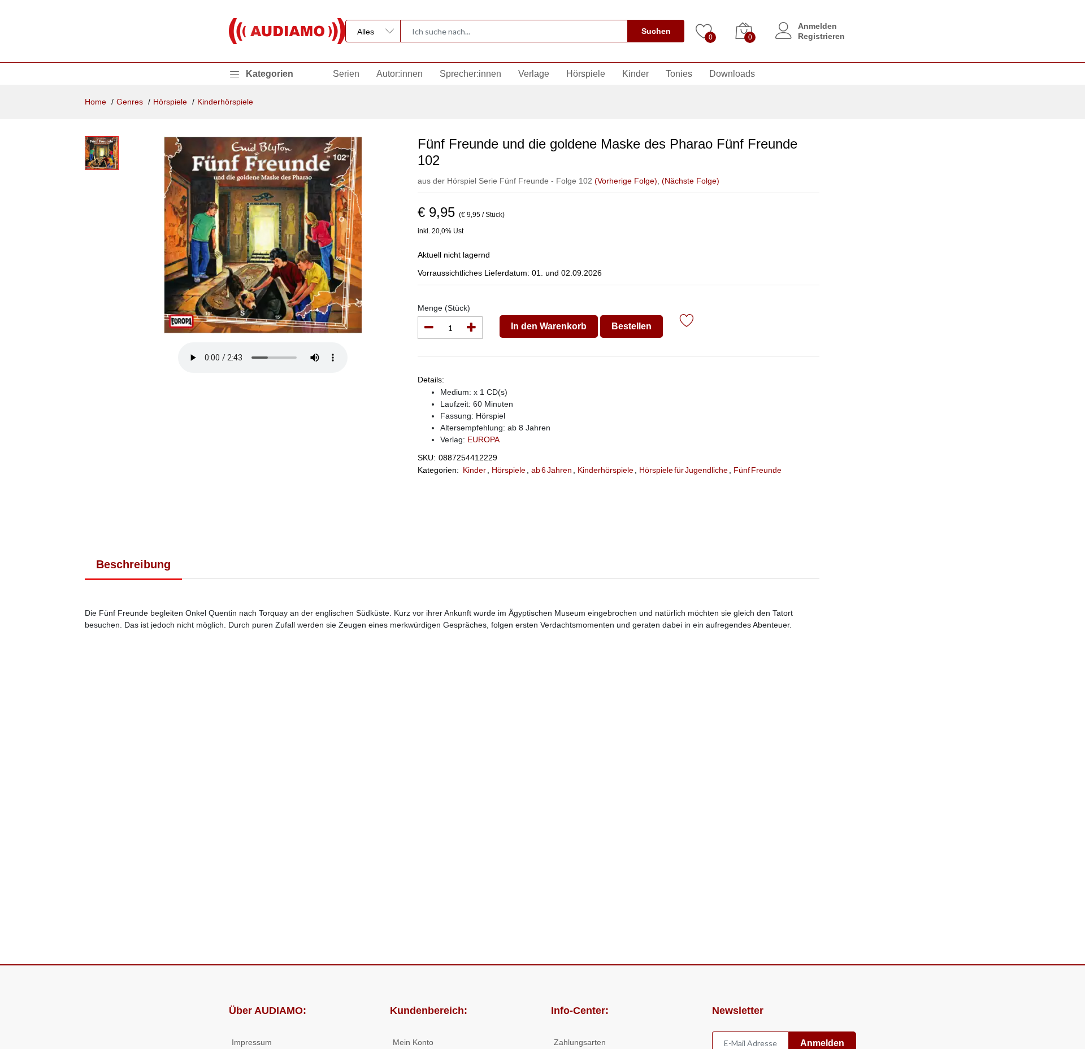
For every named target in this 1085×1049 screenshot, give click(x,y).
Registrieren (821, 36)
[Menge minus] (429, 327)
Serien (346, 74)
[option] (262, 235)
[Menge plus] (471, 327)
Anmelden (817, 26)
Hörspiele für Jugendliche (683, 470)
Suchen (656, 31)
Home (95, 101)
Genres (129, 101)
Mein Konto (413, 1042)
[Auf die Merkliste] (687, 322)
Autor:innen (399, 74)
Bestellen (631, 326)
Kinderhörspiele (225, 101)
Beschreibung (133, 564)
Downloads (732, 74)
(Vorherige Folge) (625, 180)
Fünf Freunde (758, 470)
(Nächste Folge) (690, 180)
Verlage (533, 74)
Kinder (635, 74)
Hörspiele (585, 74)
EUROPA (483, 439)
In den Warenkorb (549, 326)
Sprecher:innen (470, 74)
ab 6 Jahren (551, 470)
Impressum (252, 1042)
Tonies (679, 74)
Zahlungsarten (580, 1042)
